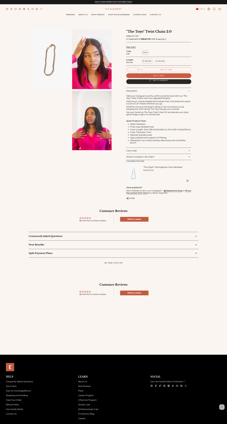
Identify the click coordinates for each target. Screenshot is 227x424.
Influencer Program (87, 400)
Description (131, 91)
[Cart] (219, 9)
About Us (82, 381)
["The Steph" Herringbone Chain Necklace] (133, 174)
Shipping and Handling (17, 395)
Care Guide (131, 151)
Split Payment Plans (40, 253)
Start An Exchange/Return (18, 391)
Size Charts (11, 386)
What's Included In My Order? (140, 157)
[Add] (187, 181)
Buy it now (159, 76)
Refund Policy (12, 405)
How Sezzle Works (14, 409)
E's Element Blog (86, 414)
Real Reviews (84, 386)
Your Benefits (36, 244)
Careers (81, 418)
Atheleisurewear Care (88, 409)
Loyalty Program (86, 395)
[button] (214, 9)
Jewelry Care (84, 405)
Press (80, 391)
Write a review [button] (134, 219)
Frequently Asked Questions (19, 381)
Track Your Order (14, 400)
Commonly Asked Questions (45, 236)
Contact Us (11, 414)
